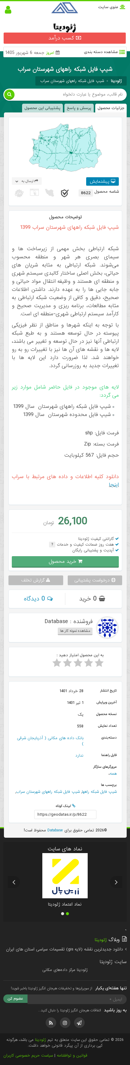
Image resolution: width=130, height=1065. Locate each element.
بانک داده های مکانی (65, 738)
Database (54, 830)
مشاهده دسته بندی (101, 52)
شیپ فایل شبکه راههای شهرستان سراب (72, 81)
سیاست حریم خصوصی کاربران (28, 1055)
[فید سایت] (51, 1022)
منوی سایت (108, 7)
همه (113, 774)
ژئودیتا (40, 1040)
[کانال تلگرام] (79, 1022)
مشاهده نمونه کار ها (75, 631)
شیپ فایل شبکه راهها (99, 792)
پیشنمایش (100, 181)
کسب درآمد (62, 38)
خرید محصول (63, 561)
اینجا (114, 485)
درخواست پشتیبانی (92, 580)
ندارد (79, 755)
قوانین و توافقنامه (72, 1055)
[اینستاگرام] (65, 1022)
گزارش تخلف (33, 580)
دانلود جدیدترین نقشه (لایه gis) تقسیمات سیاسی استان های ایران (65, 949)
